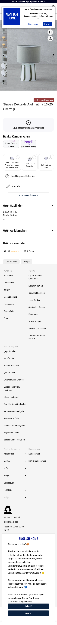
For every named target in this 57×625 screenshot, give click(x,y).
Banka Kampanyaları (37, 461)
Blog (6, 318)
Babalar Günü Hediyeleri (14, 440)
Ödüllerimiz (9, 283)
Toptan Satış (9, 311)
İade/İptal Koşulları (36, 293)
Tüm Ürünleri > (28, 195)
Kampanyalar (34, 454)
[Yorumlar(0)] (28, 243)
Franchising (9, 304)
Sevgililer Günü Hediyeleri (15, 404)
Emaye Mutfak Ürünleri (14, 380)
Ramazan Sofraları (12, 418)
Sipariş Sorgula (34, 321)
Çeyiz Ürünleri (10, 351)
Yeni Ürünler (9, 358)
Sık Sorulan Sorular (36, 307)
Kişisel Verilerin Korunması (35, 277)
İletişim (7, 290)
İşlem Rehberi (34, 300)
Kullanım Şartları (35, 286)
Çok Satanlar (9, 373)
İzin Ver (47, 24)
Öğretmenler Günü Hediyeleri (12, 388)
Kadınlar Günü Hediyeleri (14, 411)
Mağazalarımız (10, 297)
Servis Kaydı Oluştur (37, 328)
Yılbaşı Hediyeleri (11, 397)
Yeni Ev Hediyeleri (11, 366)
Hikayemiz (8, 276)
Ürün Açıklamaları (15, 230)
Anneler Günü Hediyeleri (14, 426)
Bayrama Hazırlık (11, 433)
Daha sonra (33, 24)
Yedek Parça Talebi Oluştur (36, 337)
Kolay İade (33, 314)
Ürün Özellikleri (13, 205)
